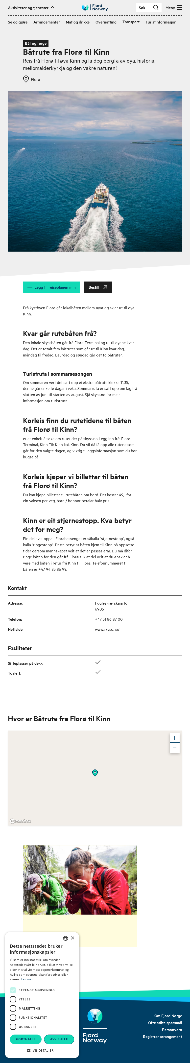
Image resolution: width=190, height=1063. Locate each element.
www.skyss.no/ (107, 629)
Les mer (27, 979)
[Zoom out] (175, 748)
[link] (168, 1015)
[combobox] (65, 938)
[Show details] (95, 773)
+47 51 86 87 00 (109, 619)
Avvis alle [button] (59, 1039)
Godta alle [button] (25, 1039)
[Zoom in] (175, 738)
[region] (95, 778)
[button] (42, 1050)
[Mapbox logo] (20, 821)
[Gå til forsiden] (95, 7)
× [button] (72, 938)
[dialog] (42, 995)
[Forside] (95, 1026)
